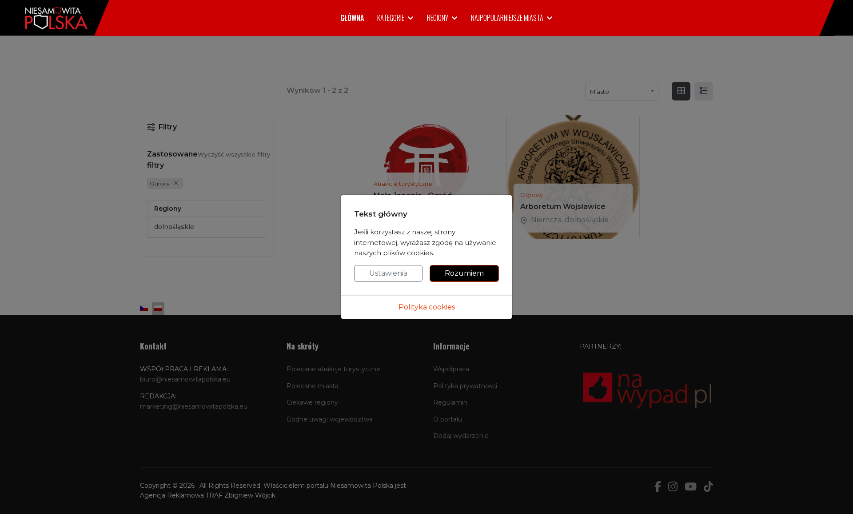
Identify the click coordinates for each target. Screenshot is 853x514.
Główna (352, 17)
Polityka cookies (427, 307)
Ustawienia (388, 273)
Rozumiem (464, 273)
